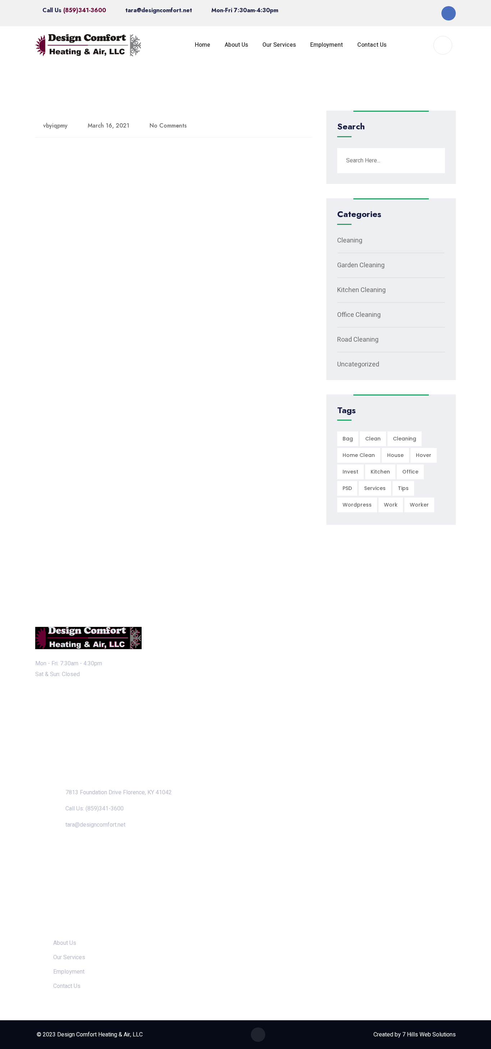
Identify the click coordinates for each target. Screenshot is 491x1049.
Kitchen (380, 471)
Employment (326, 45)
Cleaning (349, 240)
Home (202, 45)
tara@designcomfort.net (158, 10)
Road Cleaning (357, 340)
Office (410, 471)
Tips (403, 488)
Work (391, 504)
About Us (236, 45)
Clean (373, 438)
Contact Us (371, 45)
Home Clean (359, 455)
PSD (347, 488)
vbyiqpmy (55, 125)
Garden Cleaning (361, 265)
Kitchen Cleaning (361, 290)
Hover (423, 455)
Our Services (279, 45)
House (395, 455)
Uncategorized (358, 364)
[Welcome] (88, 45)
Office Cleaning (359, 315)
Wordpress (357, 504)
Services (375, 488)
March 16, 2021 (108, 125)
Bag (348, 438)
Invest (350, 471)
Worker (419, 504)
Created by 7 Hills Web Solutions (414, 1034)
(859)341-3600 (84, 10)
